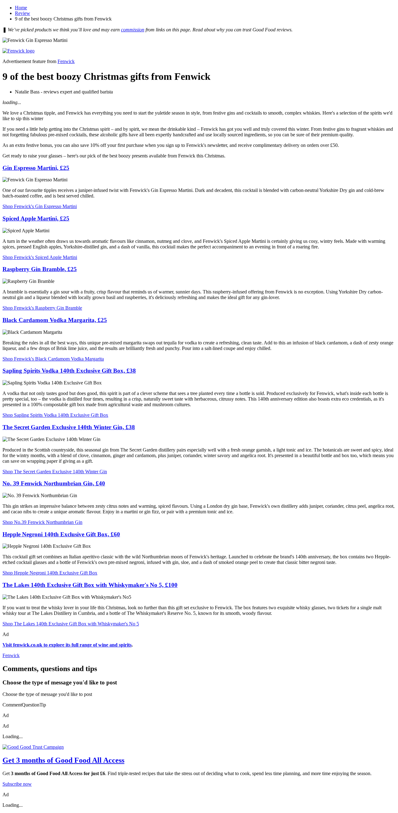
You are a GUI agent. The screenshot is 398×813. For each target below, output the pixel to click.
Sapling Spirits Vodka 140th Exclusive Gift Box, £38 (69, 370)
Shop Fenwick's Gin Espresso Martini (39, 206)
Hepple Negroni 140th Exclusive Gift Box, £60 (61, 534)
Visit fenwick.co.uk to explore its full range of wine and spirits (67, 644)
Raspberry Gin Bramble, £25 (39, 269)
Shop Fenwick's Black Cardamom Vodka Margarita (53, 358)
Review (22, 13)
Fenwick (66, 61)
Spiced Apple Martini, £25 (35, 218)
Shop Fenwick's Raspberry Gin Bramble (42, 308)
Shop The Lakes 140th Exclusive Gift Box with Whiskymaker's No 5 (70, 623)
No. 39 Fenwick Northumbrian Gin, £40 (53, 483)
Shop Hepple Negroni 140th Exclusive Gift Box (49, 572)
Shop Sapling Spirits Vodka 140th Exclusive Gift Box (55, 415)
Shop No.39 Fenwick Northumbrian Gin (42, 522)
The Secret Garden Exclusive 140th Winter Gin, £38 (68, 427)
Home (21, 7)
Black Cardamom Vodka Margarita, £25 (54, 320)
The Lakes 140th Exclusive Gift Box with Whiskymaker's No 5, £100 (90, 585)
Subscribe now (17, 784)
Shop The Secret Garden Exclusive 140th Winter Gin (54, 471)
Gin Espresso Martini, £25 (35, 168)
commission (132, 29)
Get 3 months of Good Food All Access (63, 760)
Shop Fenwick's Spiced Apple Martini (39, 257)
